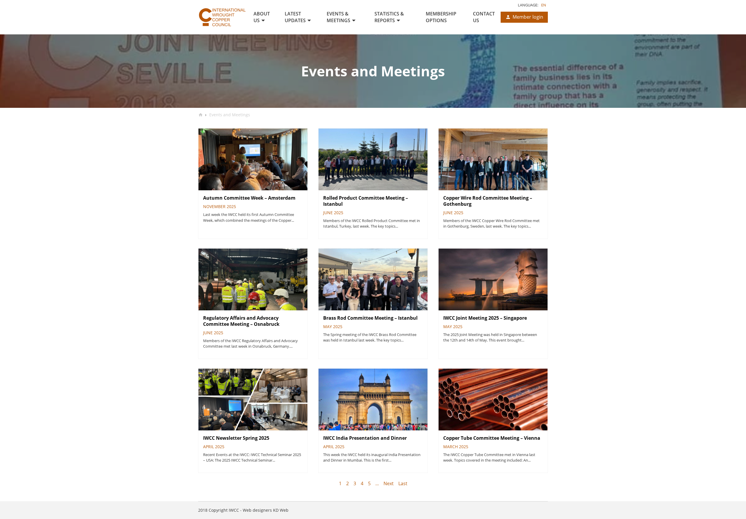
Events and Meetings (229, 114)
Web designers (257, 510)
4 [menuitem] (362, 483)
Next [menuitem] (388, 483)
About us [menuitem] (262, 17)
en (543, 5)
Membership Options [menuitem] (441, 17)
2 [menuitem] (347, 483)
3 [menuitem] (354, 483)
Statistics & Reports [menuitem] (389, 17)
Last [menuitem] (402, 483)
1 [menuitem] (340, 483)
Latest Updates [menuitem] (295, 17)
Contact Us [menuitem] (484, 17)
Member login (528, 17)
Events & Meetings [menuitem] (338, 17)
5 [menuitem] (369, 483)
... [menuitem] (377, 483)
